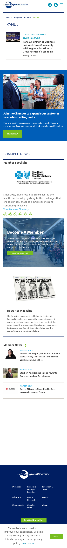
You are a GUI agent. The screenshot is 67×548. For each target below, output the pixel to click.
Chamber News (31, 506)
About (45, 505)
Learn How (12, 134)
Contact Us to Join (20, 253)
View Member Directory (16, 209)
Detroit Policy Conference (35, 34)
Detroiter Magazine (19, 310)
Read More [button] (28, 543)
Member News (26, 350)
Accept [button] (56, 536)
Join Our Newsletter (33, 520)
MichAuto (16, 487)
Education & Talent (31, 38)
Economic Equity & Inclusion (31, 489)
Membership (18, 505)
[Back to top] (59, 514)
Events (45, 497)
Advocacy (16, 497)
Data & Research (31, 498)
